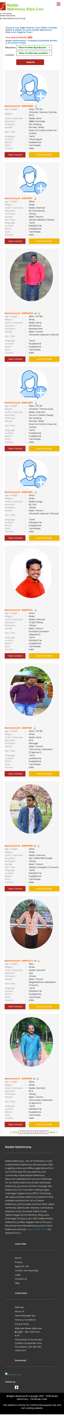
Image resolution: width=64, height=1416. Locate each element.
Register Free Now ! (37, 1229)
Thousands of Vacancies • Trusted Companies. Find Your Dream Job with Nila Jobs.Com (29, 1345)
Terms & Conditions (25, 1319)
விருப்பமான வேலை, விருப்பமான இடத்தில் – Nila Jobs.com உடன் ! (28, 1332)
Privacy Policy (22, 1324)
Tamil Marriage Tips (25, 1315)
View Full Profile (44, 154)
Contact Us (21, 1278)
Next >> (54, 1132)
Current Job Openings (26, 1270)
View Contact (15, 154)
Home (18, 1257)
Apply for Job (22, 1266)
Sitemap (19, 1307)
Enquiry (18, 1262)
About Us (19, 1311)
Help (17, 1283)
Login (18, 1274)
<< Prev (14, 1132)
